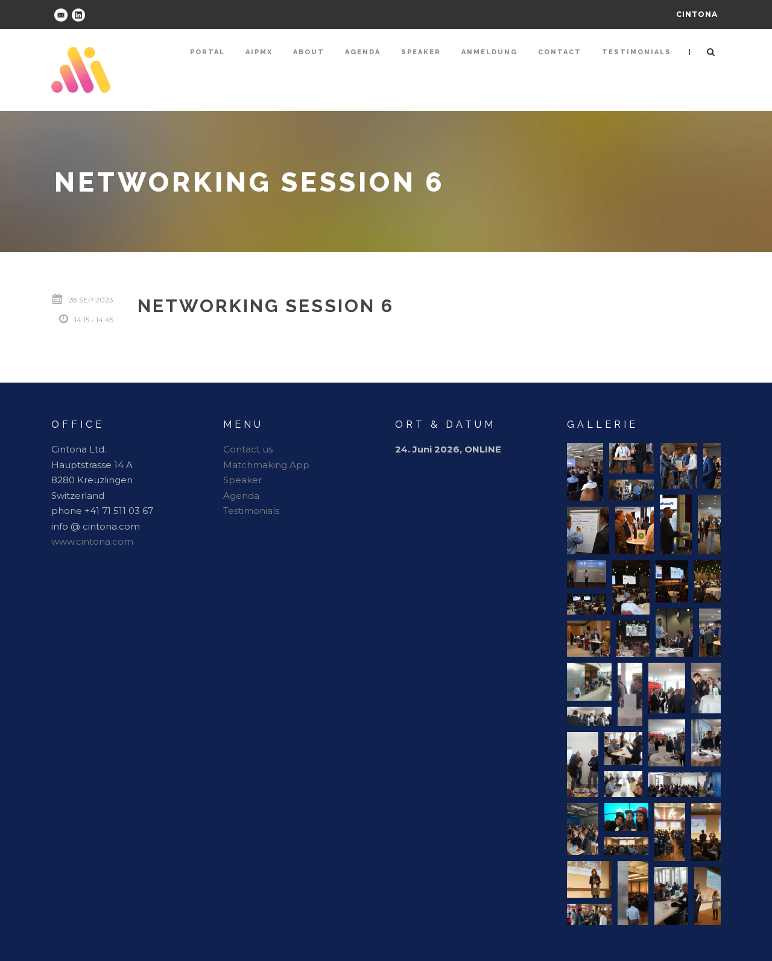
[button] (585, 472)
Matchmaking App (266, 465)
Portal (207, 52)
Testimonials (636, 52)
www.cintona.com (92, 541)
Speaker (421, 52)
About (308, 52)
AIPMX (259, 52)
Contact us (248, 449)
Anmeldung (489, 52)
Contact (559, 52)
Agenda (363, 52)
